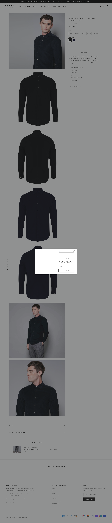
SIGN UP (66, 271)
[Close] (75, 250)
